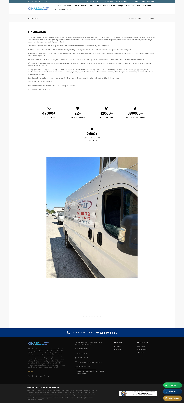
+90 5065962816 (123, 1)
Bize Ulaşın (117, 349)
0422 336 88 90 (93, 1)
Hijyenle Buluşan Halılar (135, 117)
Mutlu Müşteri (49, 117)
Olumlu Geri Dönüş (106, 117)
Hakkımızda (117, 346)
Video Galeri (140, 352)
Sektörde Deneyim (77, 117)
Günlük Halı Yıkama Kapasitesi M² (92, 139)
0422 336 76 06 (108, 1)
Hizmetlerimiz (141, 346)
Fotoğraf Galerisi (142, 349)
